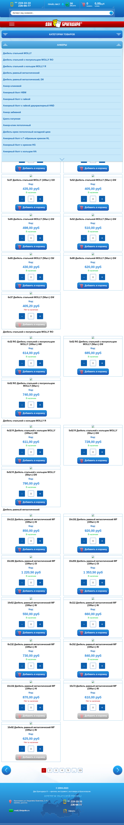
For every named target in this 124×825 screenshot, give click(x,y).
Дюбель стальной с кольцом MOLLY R (24, 66)
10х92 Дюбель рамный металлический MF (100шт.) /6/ (31, 728)
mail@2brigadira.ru (21, 810)
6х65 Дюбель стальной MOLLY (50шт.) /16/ (31, 258)
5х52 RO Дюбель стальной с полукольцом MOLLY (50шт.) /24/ (93, 342)
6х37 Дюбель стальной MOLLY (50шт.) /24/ (31, 297)
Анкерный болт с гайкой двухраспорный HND (28, 105)
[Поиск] (111, 13)
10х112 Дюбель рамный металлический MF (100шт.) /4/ (31, 520)
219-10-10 (76, 801)
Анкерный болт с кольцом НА (20, 151)
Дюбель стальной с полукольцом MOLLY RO (28, 59)
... (74, 770)
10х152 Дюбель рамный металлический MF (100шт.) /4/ (93, 520)
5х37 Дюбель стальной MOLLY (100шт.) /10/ (31, 180)
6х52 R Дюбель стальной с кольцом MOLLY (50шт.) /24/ (31, 473)
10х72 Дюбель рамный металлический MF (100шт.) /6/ (93, 687)
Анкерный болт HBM (14, 92)
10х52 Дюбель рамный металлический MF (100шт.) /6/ (31, 603)
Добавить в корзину (34, 168)
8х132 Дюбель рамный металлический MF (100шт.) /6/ (31, 645)
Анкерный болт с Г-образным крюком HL (26, 138)
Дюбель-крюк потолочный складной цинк (27, 132)
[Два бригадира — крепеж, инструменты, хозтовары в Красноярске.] (63, 23)
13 (80, 770)
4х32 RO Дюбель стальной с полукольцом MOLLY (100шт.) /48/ (31, 342)
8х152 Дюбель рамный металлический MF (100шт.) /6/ (93, 645)
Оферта (71, 811)
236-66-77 (76, 804)
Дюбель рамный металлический (21, 73)
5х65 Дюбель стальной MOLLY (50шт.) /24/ (31, 219)
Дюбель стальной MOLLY (17, 53)
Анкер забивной (12, 112)
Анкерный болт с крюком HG (19, 145)
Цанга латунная (11, 118)
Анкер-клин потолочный (17, 125)
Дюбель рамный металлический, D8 (23, 79)
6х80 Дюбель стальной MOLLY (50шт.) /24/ (93, 258)
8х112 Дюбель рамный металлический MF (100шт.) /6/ (93, 603)
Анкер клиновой (12, 86)
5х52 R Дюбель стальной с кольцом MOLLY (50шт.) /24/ (93, 431)
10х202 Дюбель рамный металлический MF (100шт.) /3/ (93, 562)
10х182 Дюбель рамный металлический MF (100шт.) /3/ (31, 562)
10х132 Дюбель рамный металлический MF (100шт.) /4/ (31, 687)
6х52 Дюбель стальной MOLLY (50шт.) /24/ (93, 219)
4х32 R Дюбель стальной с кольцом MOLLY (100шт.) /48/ (31, 431)
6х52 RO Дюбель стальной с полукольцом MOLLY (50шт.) (31, 384)
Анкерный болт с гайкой (16, 99)
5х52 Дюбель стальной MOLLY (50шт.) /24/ (93, 180)
